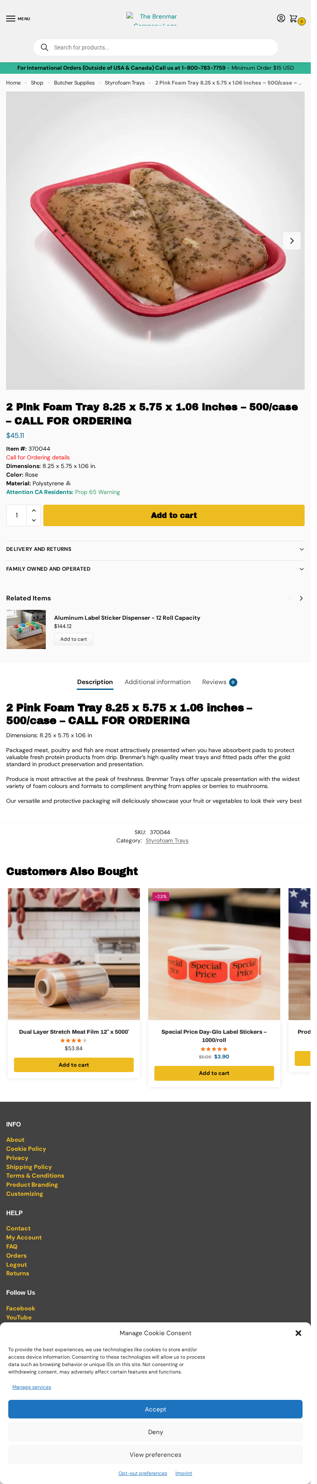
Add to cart (174, 515)
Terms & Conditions (35, 1176)
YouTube (19, 1318)
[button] (298, 1333)
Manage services (31, 1387)
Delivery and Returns (38, 549)
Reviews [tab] (218, 682)
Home (13, 82)
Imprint (183, 1473)
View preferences (156, 1455)
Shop (37, 82)
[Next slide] (291, 240)
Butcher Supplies (74, 82)
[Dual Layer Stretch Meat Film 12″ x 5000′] (74, 954)
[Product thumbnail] (30, 629)
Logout (16, 1265)
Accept (155, 1409)
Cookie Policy (26, 1149)
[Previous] (289, 598)
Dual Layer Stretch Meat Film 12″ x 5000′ (74, 1032)
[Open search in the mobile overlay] (155, 47)
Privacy (17, 1158)
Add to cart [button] (74, 1064)
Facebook (20, 1308)
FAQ (11, 1247)
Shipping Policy (29, 1167)
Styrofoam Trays (124, 82)
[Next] (301, 598)
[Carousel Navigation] (293, 598)
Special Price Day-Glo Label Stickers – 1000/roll (214, 1036)
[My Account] (281, 18)
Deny (155, 1432)
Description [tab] (95, 682)
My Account (24, 1238)
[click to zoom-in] (155, 241)
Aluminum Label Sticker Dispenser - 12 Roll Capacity (127, 617)
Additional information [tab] (158, 682)
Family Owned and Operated (48, 568)
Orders (16, 1256)
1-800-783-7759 (203, 67)
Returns (17, 1273)
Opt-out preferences (142, 1473)
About (15, 1140)
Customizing (24, 1194)
